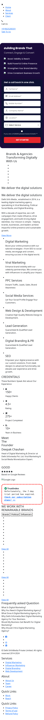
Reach (8, 698)
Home (8, 7)
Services (9, 13)
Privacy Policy (11, 707)
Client (8, 16)
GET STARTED (22, 140)
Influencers (26, 514)
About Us (9, 680)
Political (15, 514)
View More (6, 235)
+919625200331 (8, 28)
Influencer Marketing (15, 665)
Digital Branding (12, 668)
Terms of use (11, 710)
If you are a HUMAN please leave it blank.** (21, 134)
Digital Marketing (13, 662)
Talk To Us (6, 31)
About (8, 10)
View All (5, 549)
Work (7, 695)
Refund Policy (11, 713)
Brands (5, 514)
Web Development (13, 671)
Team (7, 683)
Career (8, 686)
